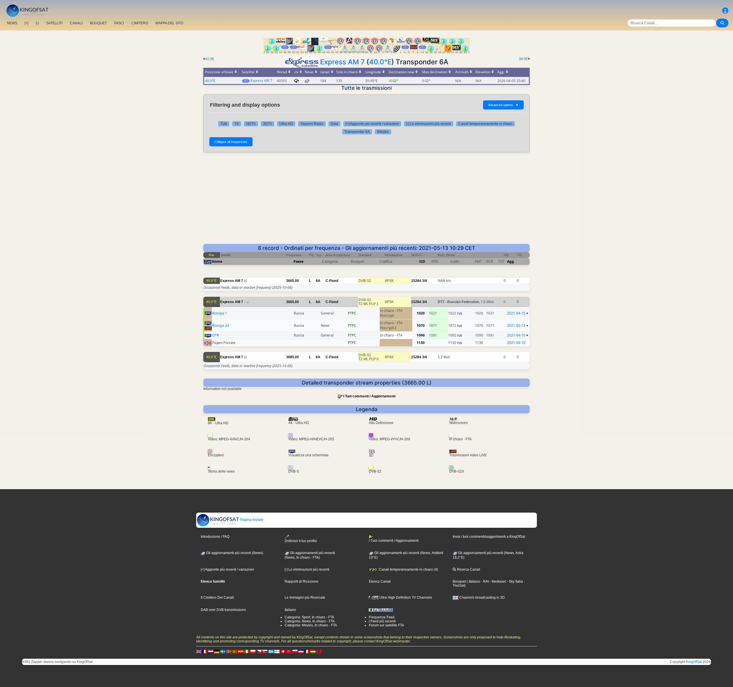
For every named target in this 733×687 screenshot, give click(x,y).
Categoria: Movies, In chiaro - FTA (311, 625)
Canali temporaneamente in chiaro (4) (408, 569)
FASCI (119, 23)
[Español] (240, 651)
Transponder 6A (357, 132)
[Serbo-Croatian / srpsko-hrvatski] (301, 651)
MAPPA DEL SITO (169, 23)
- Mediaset (497, 582)
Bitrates (383, 132)
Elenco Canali (380, 582)
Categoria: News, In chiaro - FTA (310, 621)
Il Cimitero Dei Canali (217, 598)
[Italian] (246, 651)
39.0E (523, 59)
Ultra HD (286, 124)
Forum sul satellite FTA (386, 625)
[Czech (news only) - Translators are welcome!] (258, 651)
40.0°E (380, 62)
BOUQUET (98, 23)
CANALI (76, 23)
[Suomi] (276, 651)
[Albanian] (319, 651)
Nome (217, 261)
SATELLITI (54, 23)
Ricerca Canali (468, 569)
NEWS (12, 23)
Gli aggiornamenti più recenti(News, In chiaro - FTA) (310, 555)
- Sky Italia (514, 582)
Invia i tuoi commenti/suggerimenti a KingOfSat (489, 537)
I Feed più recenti (382, 621)
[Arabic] (282, 651)
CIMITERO (139, 23)
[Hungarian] (313, 651)
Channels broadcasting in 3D (481, 598)
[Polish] (252, 651)
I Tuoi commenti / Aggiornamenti (369, 396)
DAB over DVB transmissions (223, 610)
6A (318, 281)
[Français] (204, 651)
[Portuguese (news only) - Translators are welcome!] (234, 651)
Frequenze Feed (382, 617)
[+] (26, 23)
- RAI (484, 582)
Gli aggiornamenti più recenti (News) (234, 553)
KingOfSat (694, 662)
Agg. (511, 261)
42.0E (209, 59)
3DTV (267, 124)
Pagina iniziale (251, 520)
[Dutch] (210, 651)
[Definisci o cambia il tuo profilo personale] (725, 10)
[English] (198, 651)
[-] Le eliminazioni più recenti (428, 124)
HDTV (251, 124)
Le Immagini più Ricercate (305, 598)
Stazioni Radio (311, 124)
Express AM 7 (342, 62)
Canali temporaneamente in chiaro (485, 124)
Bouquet (459, 582)
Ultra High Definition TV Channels (405, 598)
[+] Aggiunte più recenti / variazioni (372, 124)
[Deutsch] (216, 651)
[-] (37, 23)
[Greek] (270, 651)
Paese (298, 261)
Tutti (223, 124)
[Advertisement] (366, 201)
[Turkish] (288, 651)
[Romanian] (307, 651)
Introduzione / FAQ (215, 537)
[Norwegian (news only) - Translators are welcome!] (228, 651)
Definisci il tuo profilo (301, 541)
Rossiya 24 (220, 325)
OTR (215, 335)
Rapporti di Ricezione (301, 582)
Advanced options (503, 105)
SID (422, 261)
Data (334, 124)
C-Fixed (332, 281)
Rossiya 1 (219, 313)
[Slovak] (264, 651)
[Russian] (294, 651)
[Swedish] (222, 651)
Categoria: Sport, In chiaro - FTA (309, 617)
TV (237, 124)
